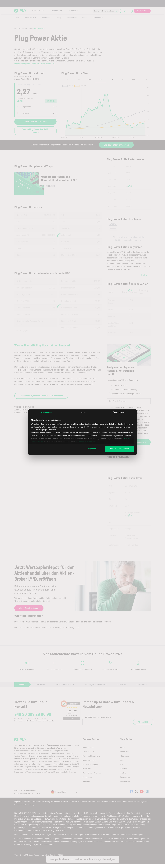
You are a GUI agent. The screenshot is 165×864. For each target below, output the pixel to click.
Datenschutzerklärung (86, 441)
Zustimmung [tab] (46, 412)
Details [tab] (83, 412)
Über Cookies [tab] (119, 412)
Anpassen (92, 449)
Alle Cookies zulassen (119, 449)
